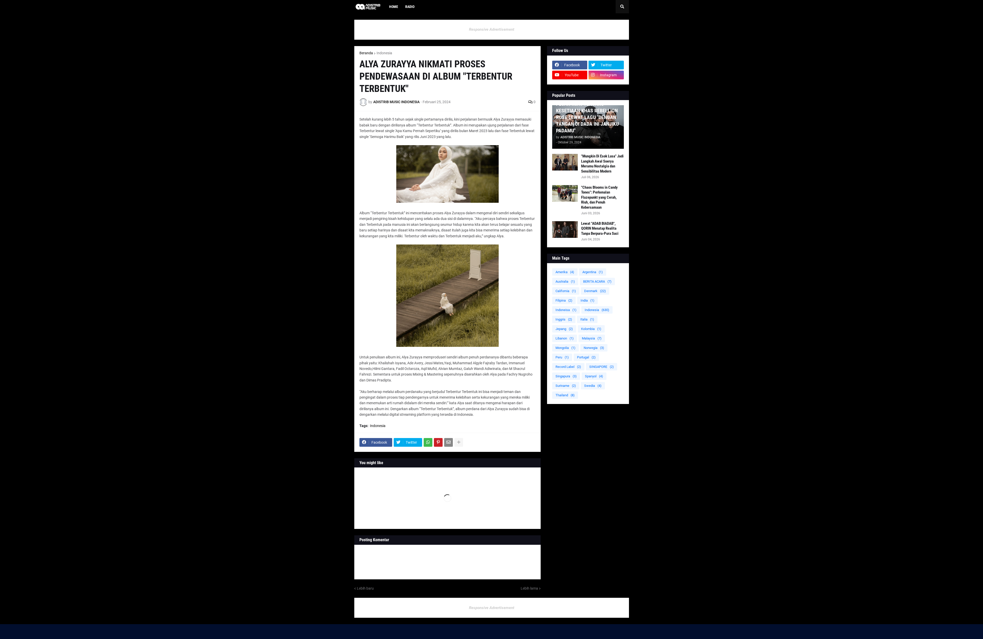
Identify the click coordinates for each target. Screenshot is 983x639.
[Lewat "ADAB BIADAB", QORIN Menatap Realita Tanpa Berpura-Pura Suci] (565, 229)
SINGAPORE (601, 367)
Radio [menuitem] (409, 7)
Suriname (565, 386)
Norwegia (594, 348)
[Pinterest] (438, 442)
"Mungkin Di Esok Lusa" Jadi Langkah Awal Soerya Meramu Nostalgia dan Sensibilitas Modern (602, 164)
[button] (622, 6)
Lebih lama (529, 588)
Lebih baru (365, 588)
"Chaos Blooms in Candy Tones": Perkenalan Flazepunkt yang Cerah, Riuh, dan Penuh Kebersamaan (599, 197)
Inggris (563, 319)
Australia (565, 281)
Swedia (593, 386)
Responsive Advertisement (491, 29)
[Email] (448, 442)
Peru (562, 357)
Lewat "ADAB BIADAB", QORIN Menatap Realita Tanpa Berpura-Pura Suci (599, 228)
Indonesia (384, 53)
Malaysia (592, 338)
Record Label (568, 367)
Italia (587, 319)
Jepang (564, 329)
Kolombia (591, 329)
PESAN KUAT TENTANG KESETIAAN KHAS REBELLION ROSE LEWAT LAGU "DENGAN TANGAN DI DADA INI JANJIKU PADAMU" (587, 117)
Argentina (592, 272)
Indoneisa (565, 310)
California (565, 291)
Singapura (566, 376)
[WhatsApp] (428, 442)
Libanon (564, 338)
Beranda (366, 53)
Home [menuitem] (393, 7)
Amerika (564, 272)
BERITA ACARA (597, 281)
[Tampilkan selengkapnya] (458, 442)
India (587, 300)
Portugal (586, 357)
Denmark (595, 291)
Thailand (565, 395)
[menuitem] (421, 6)
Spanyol (594, 376)
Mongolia (565, 348)
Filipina (563, 300)
